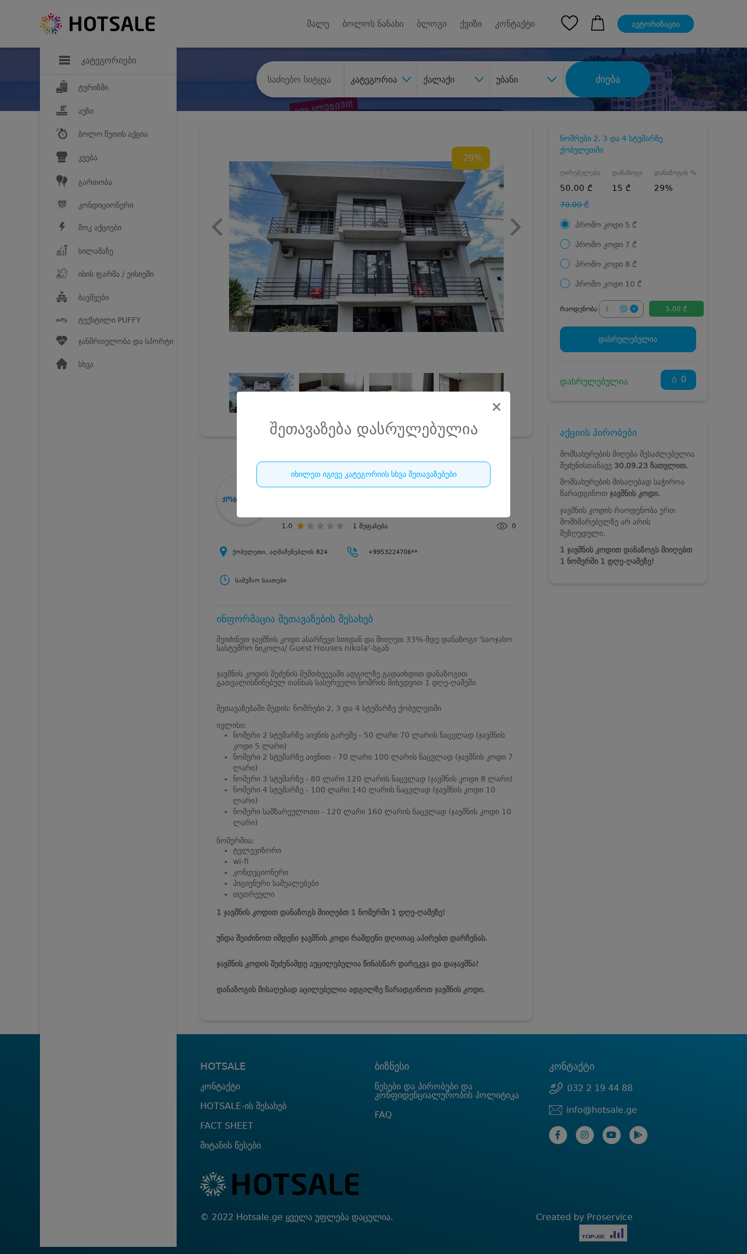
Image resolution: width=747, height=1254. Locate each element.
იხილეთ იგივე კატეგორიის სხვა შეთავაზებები (374, 474)
